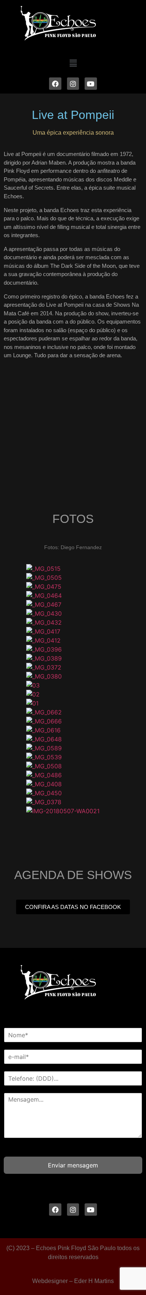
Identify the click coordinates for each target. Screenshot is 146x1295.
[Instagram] (73, 83)
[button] (73, 63)
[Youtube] (91, 83)
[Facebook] (55, 83)
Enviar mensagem (73, 1165)
